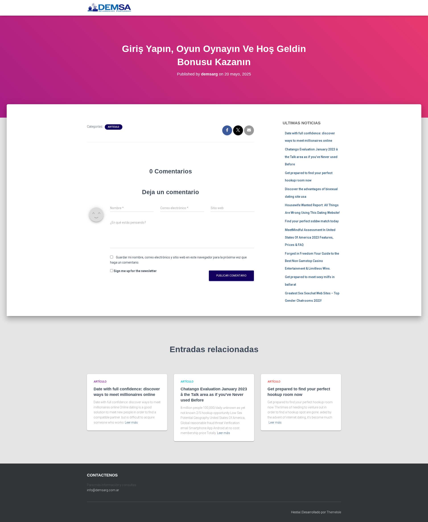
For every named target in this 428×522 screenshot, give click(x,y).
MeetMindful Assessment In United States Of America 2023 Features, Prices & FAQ (310, 237)
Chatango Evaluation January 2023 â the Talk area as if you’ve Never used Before (311, 157)
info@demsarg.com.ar (103, 490)
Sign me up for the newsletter (135, 271)
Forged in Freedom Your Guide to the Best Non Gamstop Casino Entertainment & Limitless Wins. (312, 261)
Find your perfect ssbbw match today (312, 221)
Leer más (131, 422)
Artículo (113, 127)
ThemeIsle (334, 512)
